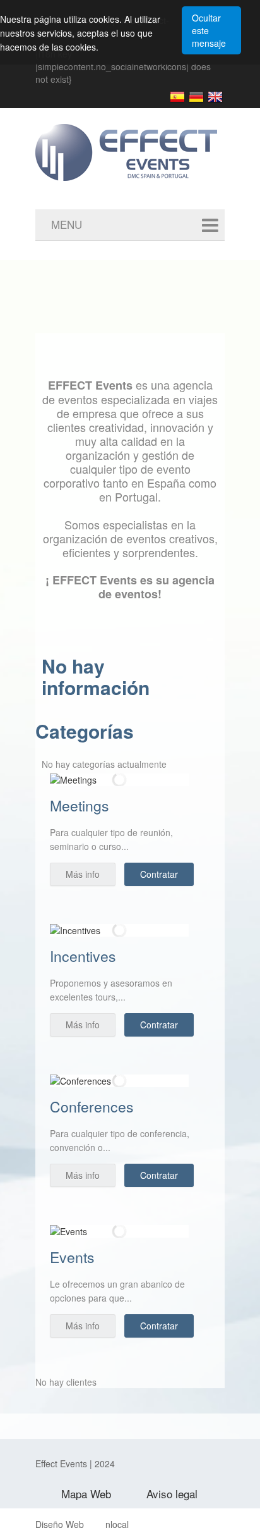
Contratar (159, 874)
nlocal (117, 1524)
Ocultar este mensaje (209, 30)
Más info (83, 874)
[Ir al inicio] (142, 143)
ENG (215, 96)
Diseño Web (59, 1524)
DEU (196, 96)
